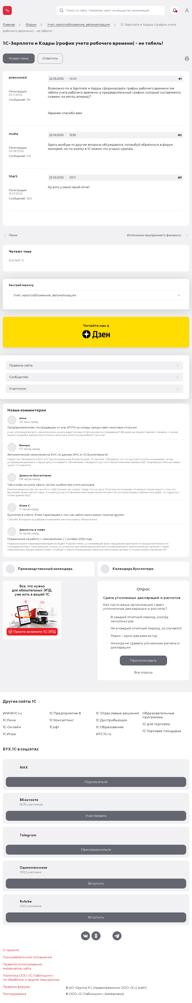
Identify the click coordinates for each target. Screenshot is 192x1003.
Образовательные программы (158, 715)
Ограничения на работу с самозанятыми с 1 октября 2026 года (49, 539)
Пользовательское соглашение (27, 957)
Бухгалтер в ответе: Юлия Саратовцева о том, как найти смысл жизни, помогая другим (65, 515)
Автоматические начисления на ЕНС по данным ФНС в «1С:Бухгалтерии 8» (57, 454)
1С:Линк (9, 720)
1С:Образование (110, 727)
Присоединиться (96, 849)
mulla (13, 134)
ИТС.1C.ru (103, 734)
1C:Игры (9, 734)
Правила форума (16, 987)
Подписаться (96, 782)
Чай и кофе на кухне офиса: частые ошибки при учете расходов (50, 484)
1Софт (54, 727)
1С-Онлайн (12, 727)
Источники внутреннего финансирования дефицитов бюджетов (158, 235)
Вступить (96, 883)
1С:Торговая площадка (161, 731)
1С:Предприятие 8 (65, 713)
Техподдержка (14, 994)
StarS (13, 176)
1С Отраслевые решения (117, 713)
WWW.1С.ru (12, 713)
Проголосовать (143, 660)
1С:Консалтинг (62, 720)
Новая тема (18, 58)
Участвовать (96, 816)
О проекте (11, 950)
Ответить (50, 58)
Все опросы (143, 672)
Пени (13, 235)
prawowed (18, 77)
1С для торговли (156, 724)
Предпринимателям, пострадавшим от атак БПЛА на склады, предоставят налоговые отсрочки (72, 427)
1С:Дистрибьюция (111, 720)
